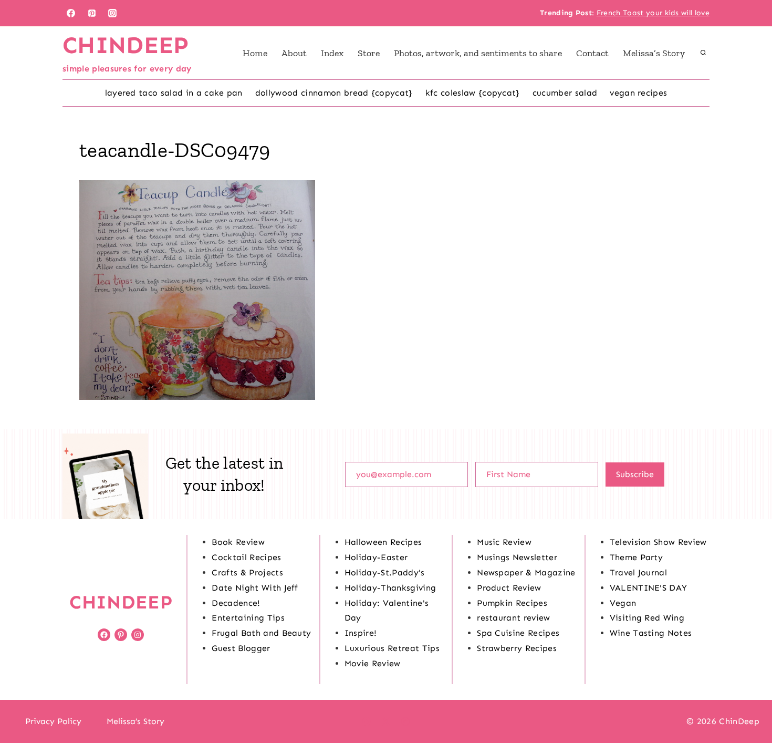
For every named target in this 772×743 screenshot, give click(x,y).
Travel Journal (638, 572)
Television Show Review (658, 542)
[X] (386, 721)
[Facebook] (70, 13)
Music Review (504, 542)
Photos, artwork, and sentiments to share (478, 53)
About (294, 53)
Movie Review (373, 663)
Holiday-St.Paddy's (385, 572)
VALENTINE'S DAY (648, 588)
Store (369, 53)
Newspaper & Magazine (526, 572)
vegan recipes (638, 93)
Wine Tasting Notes (651, 633)
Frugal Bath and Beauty (261, 633)
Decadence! (236, 603)
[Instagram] (112, 13)
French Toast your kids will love (653, 12)
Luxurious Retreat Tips (392, 648)
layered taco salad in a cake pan (174, 93)
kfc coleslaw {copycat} (472, 93)
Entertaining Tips (248, 618)
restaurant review (513, 618)
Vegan (623, 603)
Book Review (238, 542)
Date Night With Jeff (255, 588)
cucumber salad (565, 93)
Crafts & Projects (247, 572)
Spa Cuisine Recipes (518, 633)
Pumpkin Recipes (512, 603)
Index (332, 53)
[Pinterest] (92, 13)
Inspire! (361, 633)
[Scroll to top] (747, 702)
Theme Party (636, 557)
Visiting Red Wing (647, 618)
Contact (592, 53)
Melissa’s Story (654, 53)
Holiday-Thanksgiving (390, 588)
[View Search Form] (703, 53)
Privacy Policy (53, 721)
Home (255, 53)
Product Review (509, 588)
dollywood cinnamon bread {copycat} (334, 93)
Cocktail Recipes (246, 557)
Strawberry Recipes (517, 648)
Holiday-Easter (376, 557)
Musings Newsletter (517, 557)
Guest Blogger (241, 648)
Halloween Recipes (383, 542)
